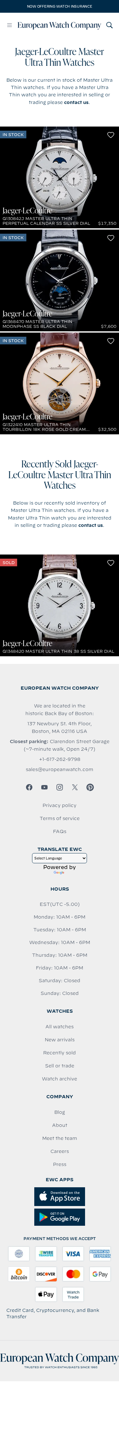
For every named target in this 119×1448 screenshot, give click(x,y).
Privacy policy (59, 805)
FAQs (59, 831)
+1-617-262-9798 (59, 759)
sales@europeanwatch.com (59, 769)
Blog (59, 1112)
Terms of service (60, 818)
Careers (59, 1151)
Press (59, 1164)
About (59, 1125)
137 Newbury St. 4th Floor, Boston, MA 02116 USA (59, 727)
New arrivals (60, 1039)
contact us (76, 102)
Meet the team (59, 1138)
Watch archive (59, 1078)
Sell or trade (59, 1065)
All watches (59, 1026)
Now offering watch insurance (59, 6)
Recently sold (59, 1052)
